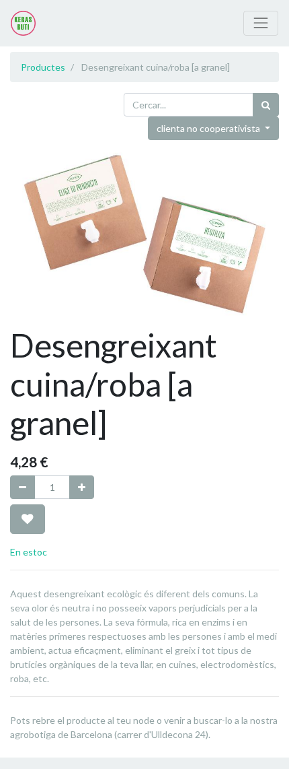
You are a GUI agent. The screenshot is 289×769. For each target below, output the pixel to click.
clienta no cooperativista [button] (209, 128)
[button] (27, 519)
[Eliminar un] (22, 487)
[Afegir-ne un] (81, 487)
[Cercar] (266, 104)
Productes (43, 67)
